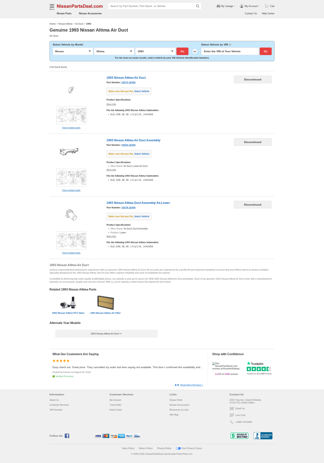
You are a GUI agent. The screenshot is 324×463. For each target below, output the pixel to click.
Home (53, 24)
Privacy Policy (164, 448)
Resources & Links (179, 410)
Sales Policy (128, 448)
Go (182, 51)
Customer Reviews (59, 405)
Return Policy (146, 448)
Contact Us (251, 13)
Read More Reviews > (191, 385)
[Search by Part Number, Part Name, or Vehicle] (197, 6)
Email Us (240, 408)
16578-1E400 (129, 207)
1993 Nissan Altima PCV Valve (68, 313)
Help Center (268, 13)
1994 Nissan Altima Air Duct (105, 333)
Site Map (174, 414)
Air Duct (79, 24)
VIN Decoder (56, 410)
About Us (54, 400)
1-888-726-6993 (244, 422)
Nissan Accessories (90, 13)
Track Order (116, 405)
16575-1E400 (129, 82)
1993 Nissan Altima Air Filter (105, 313)
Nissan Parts (64, 13)
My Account (115, 400)
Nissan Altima (65, 24)
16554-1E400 (129, 145)
